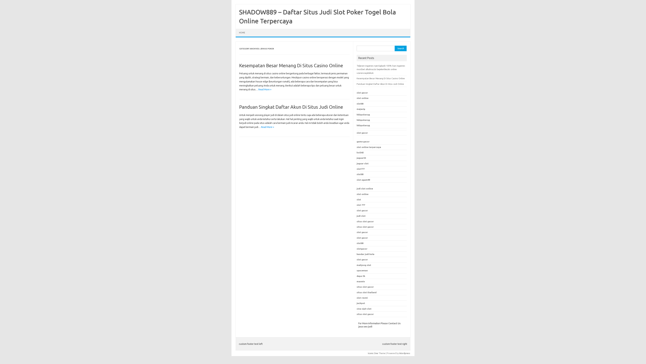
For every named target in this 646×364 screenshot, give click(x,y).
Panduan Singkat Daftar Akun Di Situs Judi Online (291, 107)
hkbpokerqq (363, 114)
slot (359, 199)
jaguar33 (361, 158)
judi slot (361, 216)
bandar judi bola (365, 254)
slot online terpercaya (369, 147)
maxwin (361, 281)
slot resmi (362, 298)
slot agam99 (363, 180)
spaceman (362, 270)
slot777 (361, 169)
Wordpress (404, 353)
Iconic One (373, 353)
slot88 (360, 103)
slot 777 (361, 205)
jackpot (361, 303)
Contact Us (394, 323)
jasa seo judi (365, 326)
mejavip (361, 109)
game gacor (363, 141)
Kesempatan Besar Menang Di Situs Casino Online (291, 65)
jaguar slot (363, 163)
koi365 (360, 152)
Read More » (264, 89)
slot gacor (362, 93)
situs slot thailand (366, 292)
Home (242, 33)
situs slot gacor (365, 221)
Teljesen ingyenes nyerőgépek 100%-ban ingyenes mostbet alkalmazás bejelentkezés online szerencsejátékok (381, 69)
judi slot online (365, 188)
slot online (362, 98)
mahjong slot (364, 265)
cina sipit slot (364, 309)
